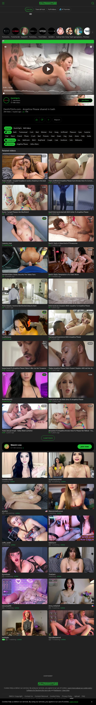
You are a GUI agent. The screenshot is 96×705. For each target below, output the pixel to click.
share (13, 136)
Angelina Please (22, 144)
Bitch (34, 140)
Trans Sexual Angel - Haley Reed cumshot (17, 431)
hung (56, 132)
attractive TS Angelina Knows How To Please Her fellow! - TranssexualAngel (71, 431)
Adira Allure (34, 144)
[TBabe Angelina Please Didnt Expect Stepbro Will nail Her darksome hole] (71, 356)
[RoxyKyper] (24, 562)
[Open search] (92, 3)
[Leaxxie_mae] (25, 231)
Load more (48, 438)
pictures (46, 136)
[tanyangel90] (24, 594)
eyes (80, 132)
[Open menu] (3, 3)
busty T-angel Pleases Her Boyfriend (15, 212)
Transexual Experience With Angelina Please (64, 337)
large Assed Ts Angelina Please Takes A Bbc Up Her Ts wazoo (24, 368)
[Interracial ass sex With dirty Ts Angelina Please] (71, 387)
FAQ (83, 696)
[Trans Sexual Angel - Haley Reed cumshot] (25, 419)
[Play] (48, 69)
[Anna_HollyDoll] (71, 594)
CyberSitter (66, 690)
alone (77, 136)
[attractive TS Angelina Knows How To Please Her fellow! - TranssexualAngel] (71, 419)
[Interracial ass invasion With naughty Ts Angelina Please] (71, 294)
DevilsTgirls (15, 98)
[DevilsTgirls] (6, 100)
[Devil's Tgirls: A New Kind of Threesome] (71, 231)
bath (14, 132)
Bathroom (26, 140)
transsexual (23, 132)
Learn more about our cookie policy (80, 688)
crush (33, 136)
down (59, 136)
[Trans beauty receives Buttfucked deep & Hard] (25, 294)
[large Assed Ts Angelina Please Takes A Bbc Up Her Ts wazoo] (25, 356)
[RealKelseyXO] (25, 387)
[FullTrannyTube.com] (48, 3)
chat (6, 136)
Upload (77, 696)
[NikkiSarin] (71, 531)
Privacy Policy (67, 696)
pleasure (73, 132)
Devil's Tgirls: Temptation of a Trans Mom (63, 274)
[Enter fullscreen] (91, 88)
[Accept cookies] (92, 702)
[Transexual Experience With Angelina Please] (71, 325)
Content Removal (41, 696)
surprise (87, 132)
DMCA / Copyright (15, 696)
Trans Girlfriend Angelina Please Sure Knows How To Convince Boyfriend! (70, 181)
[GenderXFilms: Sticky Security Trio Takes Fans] (25, 262)
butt (37, 132)
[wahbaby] (24, 625)
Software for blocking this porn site (38, 690)
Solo (71, 140)
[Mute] (5, 46)
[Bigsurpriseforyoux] (71, 499)
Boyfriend (41, 140)
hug (65, 136)
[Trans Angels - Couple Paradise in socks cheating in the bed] (25, 169)
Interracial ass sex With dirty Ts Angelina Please (65, 399)
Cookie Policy (55, 696)
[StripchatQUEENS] (71, 467)
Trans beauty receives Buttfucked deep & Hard (19, 306)
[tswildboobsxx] (24, 467)
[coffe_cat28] (24, 531)
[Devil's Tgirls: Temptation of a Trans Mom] (71, 262)
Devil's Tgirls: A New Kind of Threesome (62, 243)
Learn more (74, 702)
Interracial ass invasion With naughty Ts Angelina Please (69, 306)
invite (89, 136)
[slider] (48, 93)
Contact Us (29, 696)
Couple (49, 140)
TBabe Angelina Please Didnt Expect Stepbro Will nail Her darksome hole (70, 368)
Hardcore (63, 140)
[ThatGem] (71, 562)
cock (31, 132)
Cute (56, 140)
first (50, 132)
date (70, 136)
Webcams (78, 140)
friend (19, 136)
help (82, 136)
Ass (19, 140)
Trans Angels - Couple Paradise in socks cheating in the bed (24, 181)
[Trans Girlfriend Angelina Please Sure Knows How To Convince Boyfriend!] (71, 169)
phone (26, 136)
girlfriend (64, 132)
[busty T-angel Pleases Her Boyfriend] (25, 200)
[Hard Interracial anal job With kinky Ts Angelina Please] (71, 200)
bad (39, 136)
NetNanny (57, 690)
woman (43, 132)
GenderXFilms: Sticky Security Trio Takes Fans (19, 274)
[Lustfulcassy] (25, 325)
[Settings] (91, 47)
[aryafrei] (24, 499)
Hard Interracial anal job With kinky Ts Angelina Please (68, 212)
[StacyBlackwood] (71, 625)
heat (52, 136)
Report (57, 119)
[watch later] (5, 156)
